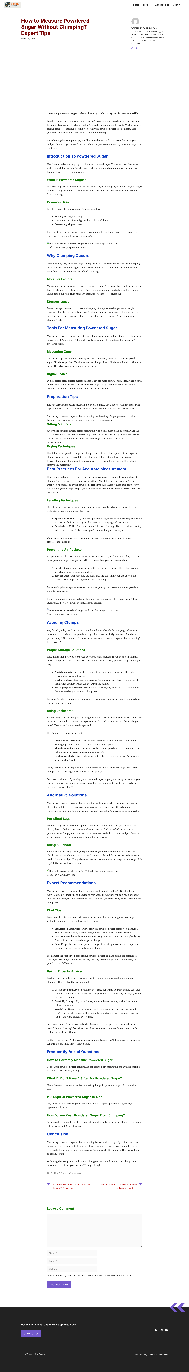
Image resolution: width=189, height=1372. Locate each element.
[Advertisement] (94, 77)
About (176, 5)
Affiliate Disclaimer (159, 1354)
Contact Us (31, 1333)
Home (136, 5)
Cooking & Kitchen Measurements (66, 1173)
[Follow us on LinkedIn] (166, 1330)
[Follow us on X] (156, 1330)
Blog (145, 5)
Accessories (162, 5)
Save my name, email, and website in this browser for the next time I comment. (91, 1275)
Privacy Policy (140, 1354)
